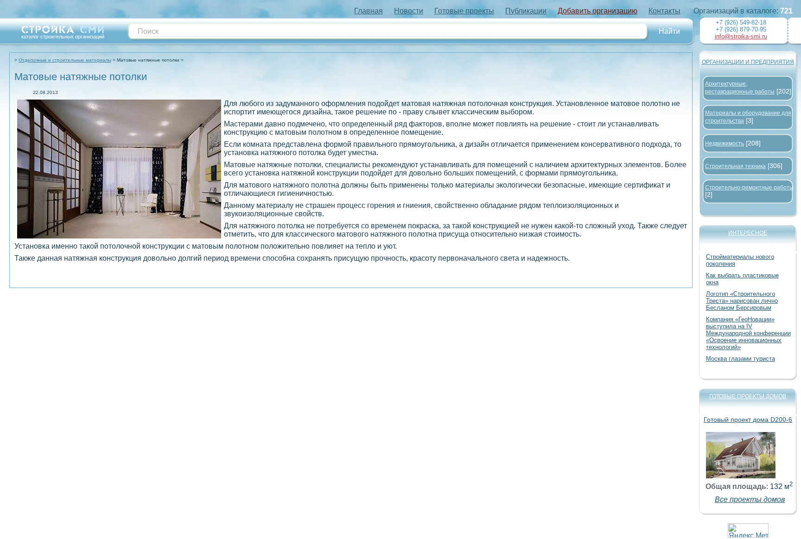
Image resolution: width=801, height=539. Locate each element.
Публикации (526, 11)
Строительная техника (735, 166)
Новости (408, 11)
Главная (368, 11)
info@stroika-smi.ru (741, 36)
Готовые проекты (464, 11)
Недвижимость (724, 143)
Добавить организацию (597, 11)
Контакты (664, 11)
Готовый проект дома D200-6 (748, 419)
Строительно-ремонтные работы (749, 187)
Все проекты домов (750, 499)
